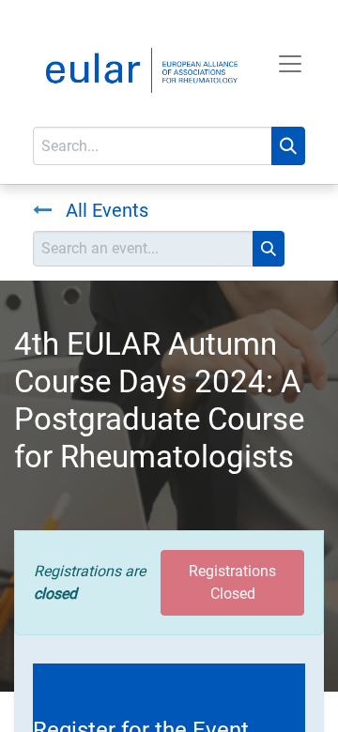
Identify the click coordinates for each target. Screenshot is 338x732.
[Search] (288, 146)
